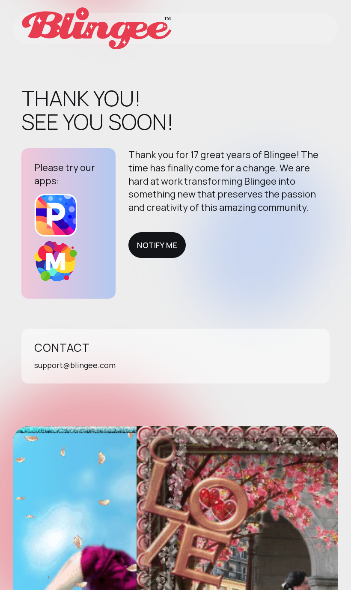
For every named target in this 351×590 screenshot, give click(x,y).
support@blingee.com (75, 365)
